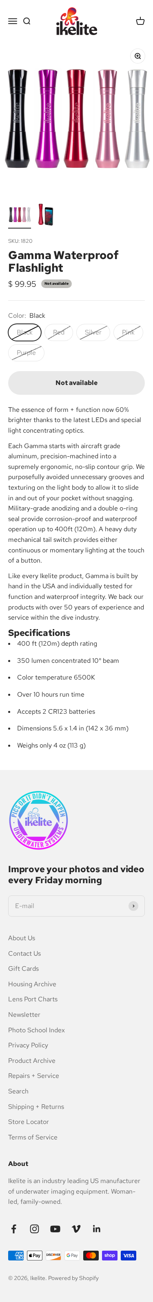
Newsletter (24, 1014)
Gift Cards (23, 968)
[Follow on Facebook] (13, 1228)
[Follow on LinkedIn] (96, 1228)
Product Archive (31, 1060)
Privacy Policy (28, 1045)
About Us (21, 938)
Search (18, 1091)
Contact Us (24, 953)
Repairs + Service (33, 1075)
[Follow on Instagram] (34, 1228)
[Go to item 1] (19, 216)
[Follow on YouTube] (55, 1228)
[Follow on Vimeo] (76, 1228)
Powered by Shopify (73, 1278)
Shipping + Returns (36, 1106)
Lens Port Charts (33, 999)
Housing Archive (32, 984)
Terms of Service (33, 1137)
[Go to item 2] (45, 216)
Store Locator (28, 1121)
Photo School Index (36, 1030)
